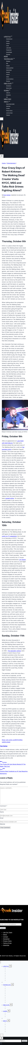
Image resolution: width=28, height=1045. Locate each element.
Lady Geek (8, 47)
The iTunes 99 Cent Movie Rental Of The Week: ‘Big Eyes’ (13, 764)
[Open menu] (2, 156)
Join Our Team (9, 112)
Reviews (8, 81)
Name (2, 812)
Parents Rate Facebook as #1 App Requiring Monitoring (13, 771)
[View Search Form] (1, 118)
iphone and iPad (9, 67)
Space (7, 76)
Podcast (8, 115)
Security (8, 72)
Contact (8, 108)
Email (1, 818)
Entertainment (9, 38)
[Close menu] (0, 962)
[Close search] (1, 1038)
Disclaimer (6, 939)
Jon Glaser (22, 559)
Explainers (8, 94)
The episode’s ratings (14, 651)
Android (8, 65)
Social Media (9, 52)
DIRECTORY (7, 99)
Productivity (9, 49)
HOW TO (8, 92)
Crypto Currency (9, 78)
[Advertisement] (14, 851)
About (5, 934)
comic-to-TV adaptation (9, 536)
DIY (7, 97)
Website (2, 824)
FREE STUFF (6, 1005)
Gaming (8, 43)
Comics (7, 41)
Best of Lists (9, 88)
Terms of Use (7, 943)
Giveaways (8, 85)
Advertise (8, 106)
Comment (3, 806)
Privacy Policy (9, 110)
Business (8, 54)
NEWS (6, 56)
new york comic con (8, 740)
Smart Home (9, 70)
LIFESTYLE (6, 966)
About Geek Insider (10, 104)
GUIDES (5, 1011)
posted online (9, 498)
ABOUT (5, 1021)
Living (7, 45)
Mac (7, 63)
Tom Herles (6, 195)
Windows (8, 61)
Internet (8, 74)
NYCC (17, 740)
